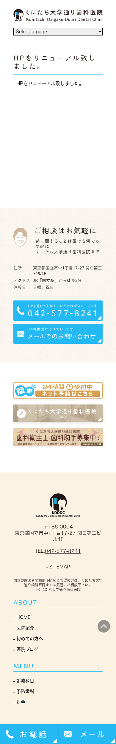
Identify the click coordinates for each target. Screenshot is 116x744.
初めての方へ (29, 638)
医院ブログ (27, 649)
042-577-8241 (63, 551)
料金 (20, 702)
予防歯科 (25, 691)
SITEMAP (59, 567)
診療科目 (25, 680)
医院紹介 (25, 628)
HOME (23, 617)
